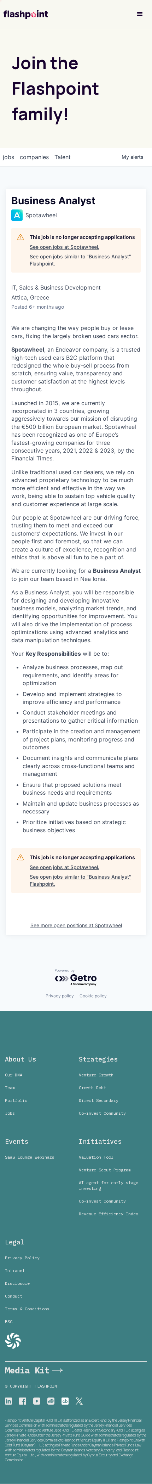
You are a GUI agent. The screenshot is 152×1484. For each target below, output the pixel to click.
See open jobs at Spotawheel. (64, 247)
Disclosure (17, 1283)
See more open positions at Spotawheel (76, 925)
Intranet (15, 1270)
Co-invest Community (102, 1113)
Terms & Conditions (27, 1308)
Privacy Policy (22, 1257)
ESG (8, 1321)
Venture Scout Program (105, 1169)
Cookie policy (93, 995)
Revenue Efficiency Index (108, 1213)
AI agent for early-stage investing (108, 1185)
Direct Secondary (98, 1100)
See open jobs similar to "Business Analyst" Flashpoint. (80, 260)
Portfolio (16, 1100)
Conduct (13, 1296)
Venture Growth (96, 1074)
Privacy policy (60, 995)
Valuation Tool (96, 1157)
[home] (26, 14)
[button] (139, 14)
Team (10, 1087)
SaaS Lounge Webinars (29, 1157)
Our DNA (13, 1074)
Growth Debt (92, 1087)
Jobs (10, 1113)
